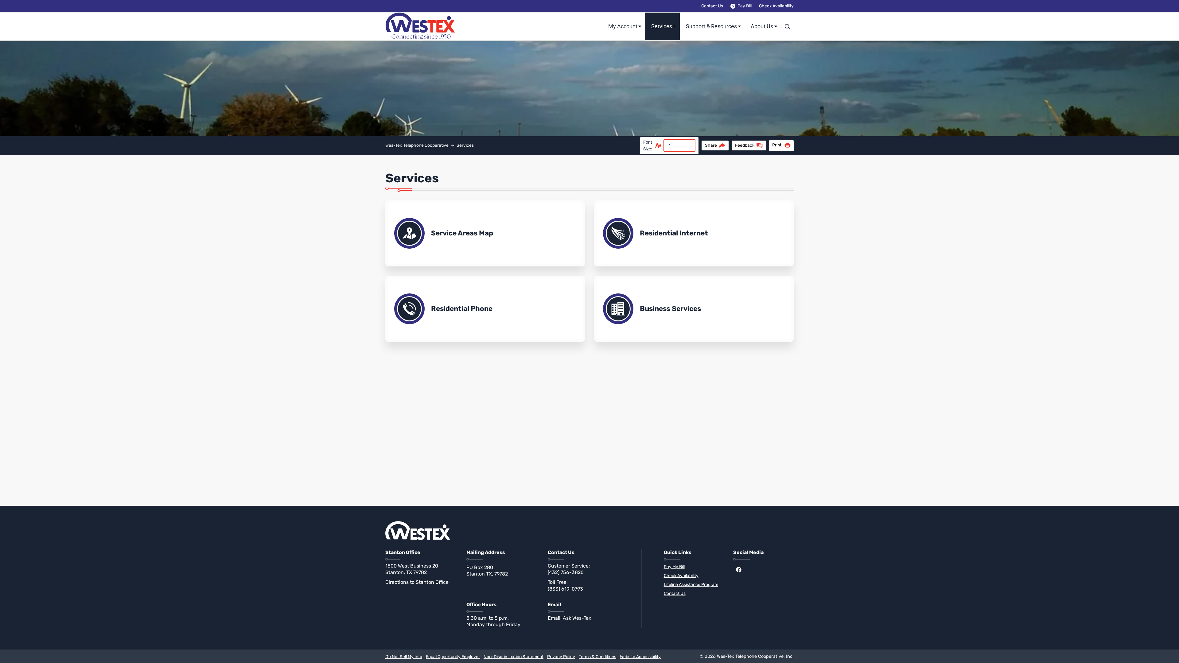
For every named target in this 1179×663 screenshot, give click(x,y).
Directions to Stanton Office (417, 582)
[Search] (787, 26)
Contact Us (712, 6)
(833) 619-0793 (565, 589)
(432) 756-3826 (566, 572)
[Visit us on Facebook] (738, 569)
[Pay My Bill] (694, 567)
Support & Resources (711, 26)
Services (661, 26)
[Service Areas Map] (485, 233)
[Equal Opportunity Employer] (453, 657)
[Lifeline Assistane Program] (694, 585)
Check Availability (776, 6)
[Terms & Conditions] (597, 657)
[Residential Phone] (485, 308)
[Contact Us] (694, 594)
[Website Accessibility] (640, 657)
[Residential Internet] (694, 233)
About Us (762, 26)
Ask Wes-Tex (577, 618)
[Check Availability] (694, 576)
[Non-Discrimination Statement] (513, 657)
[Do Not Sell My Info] (403, 657)
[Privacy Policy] (561, 657)
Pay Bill (744, 6)
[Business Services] (694, 308)
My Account (622, 26)
